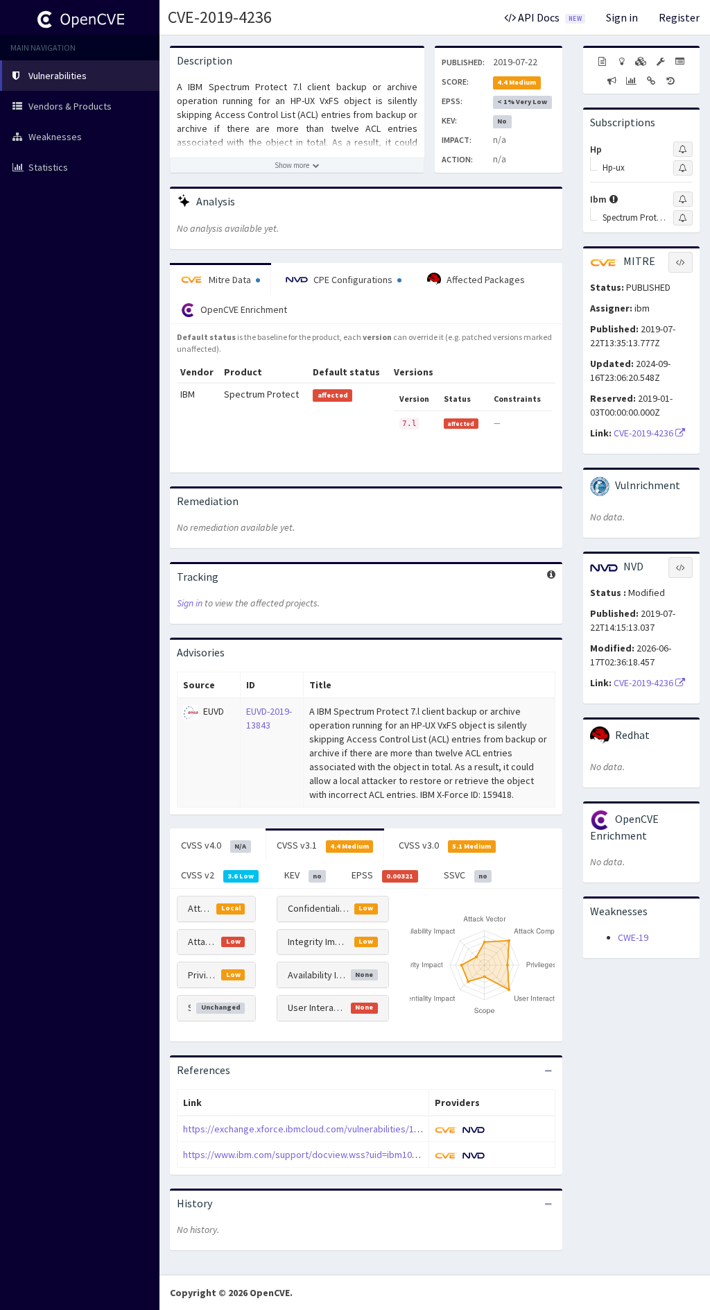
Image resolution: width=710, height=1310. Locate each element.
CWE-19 (633, 937)
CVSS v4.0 (213, 845)
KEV (303, 875)
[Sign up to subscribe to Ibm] (683, 199)
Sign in (622, 17)
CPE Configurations (353, 279)
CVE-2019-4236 (220, 17)
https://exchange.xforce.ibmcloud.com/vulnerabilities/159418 (310, 1129)
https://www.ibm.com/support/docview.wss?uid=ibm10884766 (312, 1154)
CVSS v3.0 (445, 845)
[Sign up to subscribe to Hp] (683, 149)
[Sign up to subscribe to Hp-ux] (683, 168)
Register (679, 17)
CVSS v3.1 (323, 845)
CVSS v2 (217, 875)
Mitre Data (230, 279)
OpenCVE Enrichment (242, 309)
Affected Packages (484, 279)
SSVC (465, 875)
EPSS (382, 875)
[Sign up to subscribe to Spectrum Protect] (683, 218)
